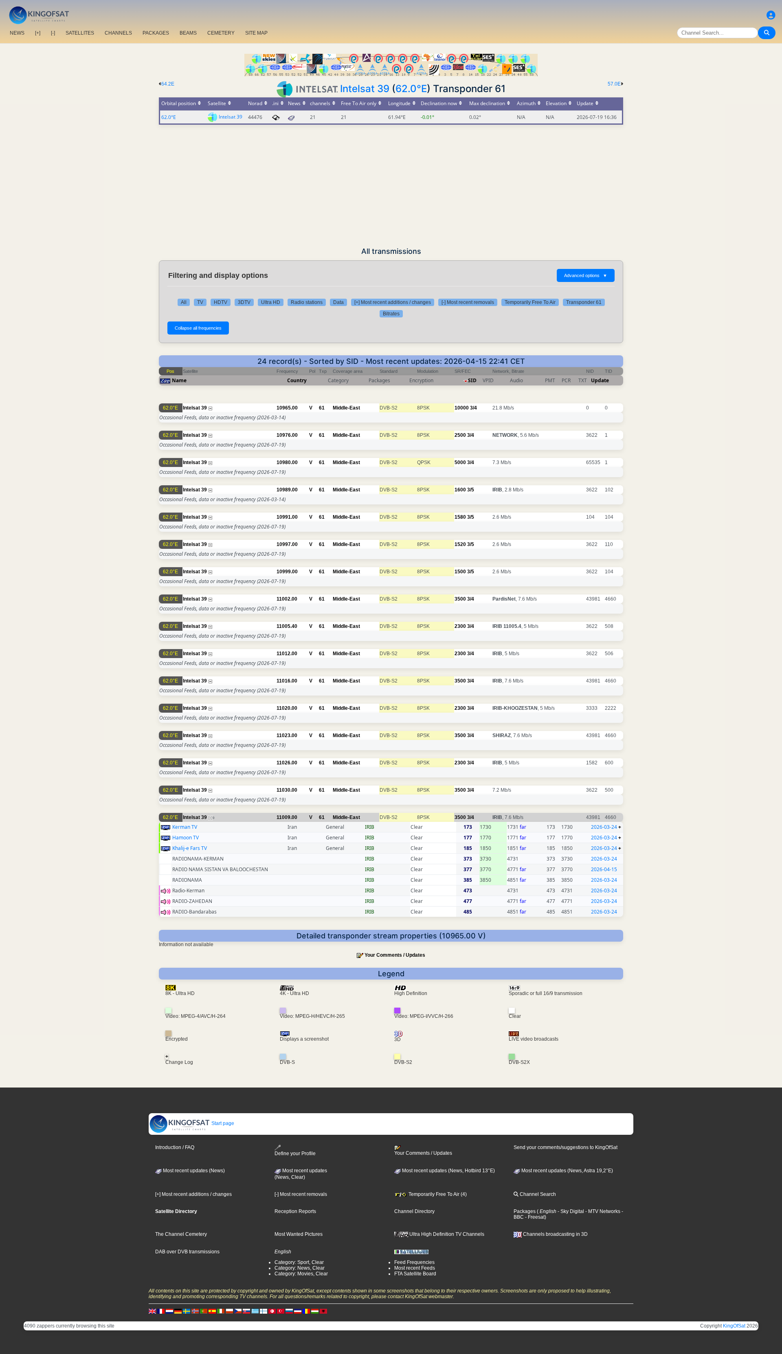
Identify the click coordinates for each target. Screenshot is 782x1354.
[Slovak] (246, 1311)
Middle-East (346, 408)
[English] (152, 1311)
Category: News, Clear (300, 1268)
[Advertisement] (391, 186)
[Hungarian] (315, 1311)
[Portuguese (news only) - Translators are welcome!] (203, 1311)
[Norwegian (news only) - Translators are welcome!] (195, 1311)
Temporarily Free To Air (530, 302)
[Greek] (255, 1311)
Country (297, 380)
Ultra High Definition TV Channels (446, 1234)
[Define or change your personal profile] (771, 15)
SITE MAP (256, 33)
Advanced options (585, 275)
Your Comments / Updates (395, 955)
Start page (222, 1123)
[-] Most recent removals (468, 302)
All (184, 302)
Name (179, 380)
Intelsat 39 (364, 89)
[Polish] (229, 1311)
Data (338, 302)
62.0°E (411, 89)
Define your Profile (295, 1153)
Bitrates (391, 314)
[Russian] (289, 1311)
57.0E (614, 84)
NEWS (17, 33)
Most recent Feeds (414, 1268)
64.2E (167, 84)
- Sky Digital (570, 1211)
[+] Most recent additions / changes (392, 302)
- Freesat (534, 1217)
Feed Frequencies (414, 1262)
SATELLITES (80, 33)
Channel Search (537, 1194)
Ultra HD (270, 302)
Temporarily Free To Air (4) (437, 1194)
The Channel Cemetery (181, 1234)
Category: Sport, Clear (299, 1262)
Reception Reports (295, 1211)
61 (322, 408)
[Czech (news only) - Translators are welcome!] (238, 1311)
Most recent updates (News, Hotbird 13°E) (448, 1170)
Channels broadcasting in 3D (555, 1234)
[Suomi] (263, 1311)
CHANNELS (118, 33)
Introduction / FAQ (174, 1147)
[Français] (161, 1311)
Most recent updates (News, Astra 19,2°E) (566, 1170)
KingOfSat (734, 1326)
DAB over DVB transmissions (187, 1252)
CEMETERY (221, 33)
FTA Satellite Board (415, 1274)
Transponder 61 (584, 302)
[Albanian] (323, 1311)
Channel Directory (414, 1211)
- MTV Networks (602, 1211)
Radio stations (307, 302)
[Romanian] (306, 1311)
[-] (53, 33)
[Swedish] (186, 1311)
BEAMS (188, 33)
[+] (37, 33)
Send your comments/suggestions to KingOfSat (565, 1147)
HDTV (220, 302)
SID (472, 380)
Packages (525, 1211)
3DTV (244, 302)
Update (600, 380)
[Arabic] (272, 1311)
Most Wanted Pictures (299, 1234)
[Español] (212, 1311)
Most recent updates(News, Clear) (301, 1174)
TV (200, 302)
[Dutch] (169, 1311)
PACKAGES (156, 33)
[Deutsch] (178, 1311)
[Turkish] (280, 1311)
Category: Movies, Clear (301, 1274)
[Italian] (220, 1311)
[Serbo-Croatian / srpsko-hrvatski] (297, 1311)
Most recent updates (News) (193, 1170)
